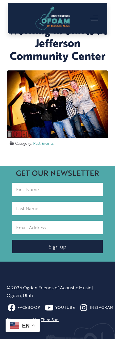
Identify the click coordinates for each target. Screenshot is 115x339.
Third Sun (50, 320)
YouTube (65, 307)
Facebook (29, 307)
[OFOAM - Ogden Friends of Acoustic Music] (53, 18)
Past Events (43, 143)
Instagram (101, 307)
